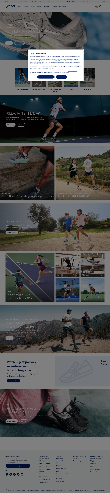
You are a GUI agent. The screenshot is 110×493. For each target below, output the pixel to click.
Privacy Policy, (71, 71)
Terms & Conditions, (37, 72)
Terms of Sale (46, 72)
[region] (56, 65)
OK (61, 76)
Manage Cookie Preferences (46, 76)
